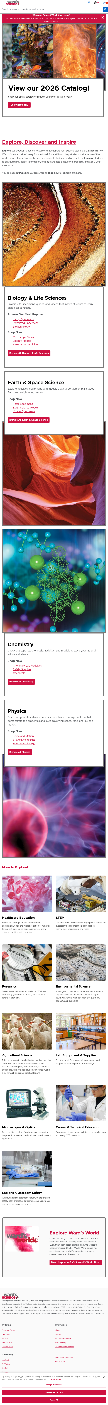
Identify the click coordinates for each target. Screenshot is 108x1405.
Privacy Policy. (57, 1379)
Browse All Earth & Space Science (28, 420)
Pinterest (5, 1372)
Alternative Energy (24, 743)
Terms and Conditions (63, 1338)
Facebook (5, 1360)
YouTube (5, 1368)
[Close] (102, 17)
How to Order (7, 1343)
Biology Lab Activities (26, 344)
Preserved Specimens (25, 323)
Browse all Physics (19, 752)
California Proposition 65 (64, 1347)
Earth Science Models (25, 407)
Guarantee (5, 1334)
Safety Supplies (22, 669)
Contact (58, 1334)
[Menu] (2, 2)
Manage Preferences (54, 1385)
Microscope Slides (23, 337)
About (57, 1330)
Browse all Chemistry (21, 682)
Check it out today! (21, 123)
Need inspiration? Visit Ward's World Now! (75, 1262)
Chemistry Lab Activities (27, 665)
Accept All (54, 1400)
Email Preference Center (64, 1357)
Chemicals (19, 673)
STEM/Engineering (24, 740)
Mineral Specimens (24, 411)
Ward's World (60, 1361)
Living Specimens (23, 319)
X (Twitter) (6, 1364)
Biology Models (22, 341)
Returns (5, 1338)
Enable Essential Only (54, 1392)
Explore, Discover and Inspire (39, 142)
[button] (89, 2)
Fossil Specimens (23, 404)
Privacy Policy (60, 1343)
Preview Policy (7, 1347)
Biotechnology (21, 326)
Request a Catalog (8, 1330)
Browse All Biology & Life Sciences (29, 353)
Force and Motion (23, 736)
